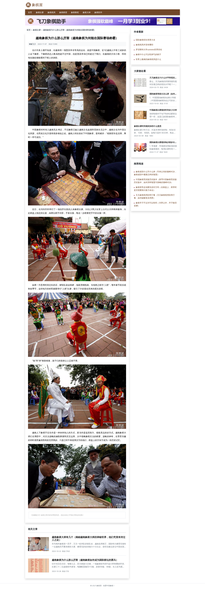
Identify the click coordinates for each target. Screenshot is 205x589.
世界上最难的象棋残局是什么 (148, 59)
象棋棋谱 (63, 12)
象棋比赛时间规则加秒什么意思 (147, 126)
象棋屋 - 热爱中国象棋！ (106, 585)
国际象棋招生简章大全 (145, 40)
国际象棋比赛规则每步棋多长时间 (163, 143)
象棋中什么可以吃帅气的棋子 (148, 54)
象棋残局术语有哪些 (144, 44)
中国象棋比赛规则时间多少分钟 (163, 110)
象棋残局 (51, 12)
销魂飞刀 (32, 44)
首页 (30, 12)
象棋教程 (75, 12)
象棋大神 (87, 12)
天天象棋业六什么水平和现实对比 (163, 78)
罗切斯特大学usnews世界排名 (149, 49)
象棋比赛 (40, 12)
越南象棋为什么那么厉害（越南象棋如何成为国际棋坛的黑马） (85, 560)
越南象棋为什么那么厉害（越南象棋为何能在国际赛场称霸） (69, 30)
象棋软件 (98, 12)
